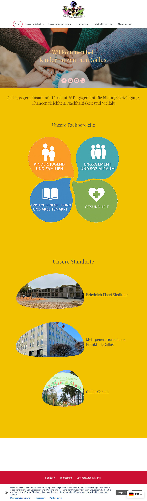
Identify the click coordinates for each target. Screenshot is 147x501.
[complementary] (135, 494)
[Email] (76, 80)
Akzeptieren (122, 493)
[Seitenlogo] (73, 10)
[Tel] (83, 80)
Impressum (40, 498)
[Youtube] (70, 80)
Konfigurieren (56, 498)
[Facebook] (64, 80)
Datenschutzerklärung (20, 498)
